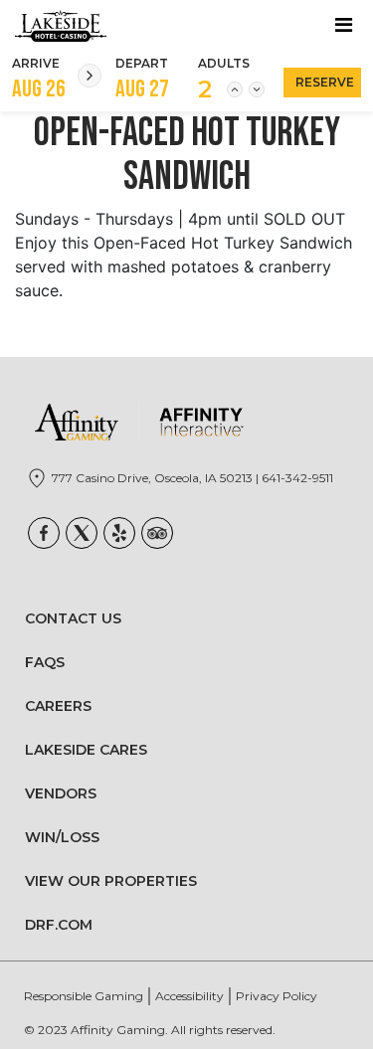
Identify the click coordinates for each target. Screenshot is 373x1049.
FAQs (45, 662)
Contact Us (73, 618)
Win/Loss (62, 837)
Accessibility (189, 995)
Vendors (60, 793)
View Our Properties (111, 881)
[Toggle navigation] (343, 25)
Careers (58, 706)
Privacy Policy (276, 995)
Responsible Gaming (83, 995)
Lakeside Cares (86, 750)
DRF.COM (59, 925)
